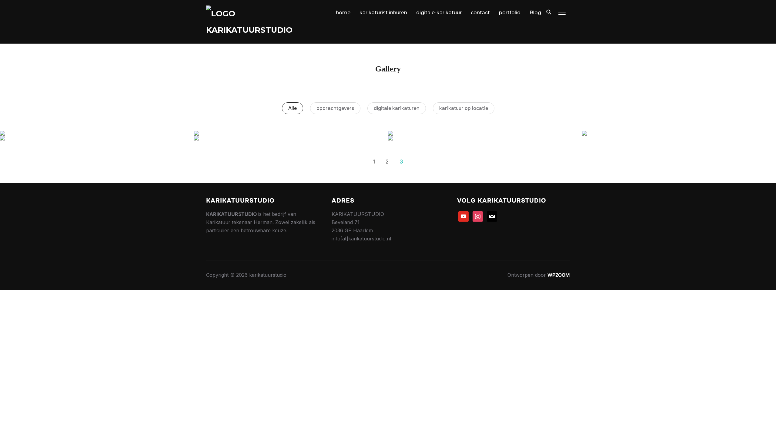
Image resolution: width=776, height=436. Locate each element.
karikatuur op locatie (463, 108)
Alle (292, 108)
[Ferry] (97, 138)
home (343, 12)
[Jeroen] (485, 138)
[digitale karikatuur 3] (291, 133)
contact (480, 12)
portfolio (509, 12)
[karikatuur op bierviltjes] (97, 133)
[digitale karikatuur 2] (485, 133)
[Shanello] (291, 138)
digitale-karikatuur (439, 12)
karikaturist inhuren (383, 12)
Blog (535, 12)
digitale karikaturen (397, 108)
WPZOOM (558, 275)
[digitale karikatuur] (679, 133)
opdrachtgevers (335, 108)
